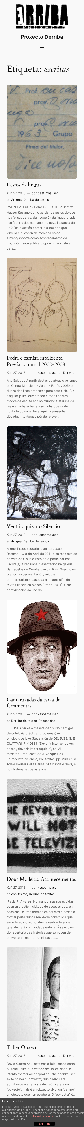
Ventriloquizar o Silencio (33, 527)
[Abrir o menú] (42, 46)
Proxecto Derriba (42, 37)
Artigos (16, 199)
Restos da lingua (24, 185)
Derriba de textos (36, 199)
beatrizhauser (48, 193)
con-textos (19, 894)
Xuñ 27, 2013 (16, 193)
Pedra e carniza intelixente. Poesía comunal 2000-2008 (36, 361)
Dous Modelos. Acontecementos (41, 879)
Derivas (68, 372)
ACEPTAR (44, 1124)
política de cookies (41, 1116)
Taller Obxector (24, 1048)
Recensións (47, 721)
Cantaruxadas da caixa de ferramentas (33, 703)
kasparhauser (48, 372)
